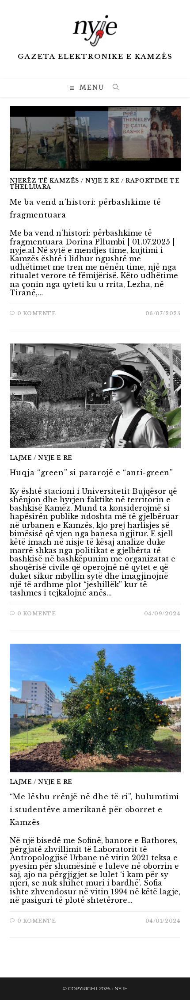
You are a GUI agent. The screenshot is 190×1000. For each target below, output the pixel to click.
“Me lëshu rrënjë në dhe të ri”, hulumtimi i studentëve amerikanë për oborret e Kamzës (95, 809)
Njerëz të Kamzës (45, 180)
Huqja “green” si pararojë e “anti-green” (91, 472)
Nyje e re (102, 180)
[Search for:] (113, 88)
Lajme (21, 457)
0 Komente (36, 313)
